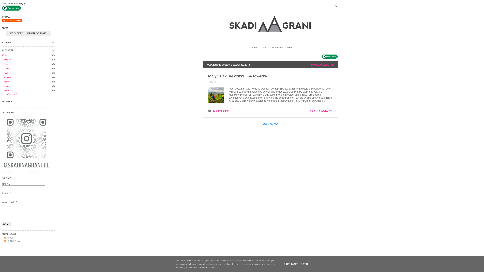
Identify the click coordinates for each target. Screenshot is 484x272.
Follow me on (10, 21)
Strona (253, 47)
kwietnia (7, 77)
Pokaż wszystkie (322, 64)
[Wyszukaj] (336, 7)
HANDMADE (277, 47)
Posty (9, 237)
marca (6, 82)
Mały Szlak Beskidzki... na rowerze (237, 76)
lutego (7, 86)
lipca (6, 64)
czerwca (7, 68)
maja (6, 73)
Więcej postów (270, 124)
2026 (4, 55)
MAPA (264, 47)
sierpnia (7, 60)
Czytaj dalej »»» (321, 110)
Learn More (290, 264)
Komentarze (13, 240)
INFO (289, 47)
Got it (304, 264)
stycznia (7, 90)
